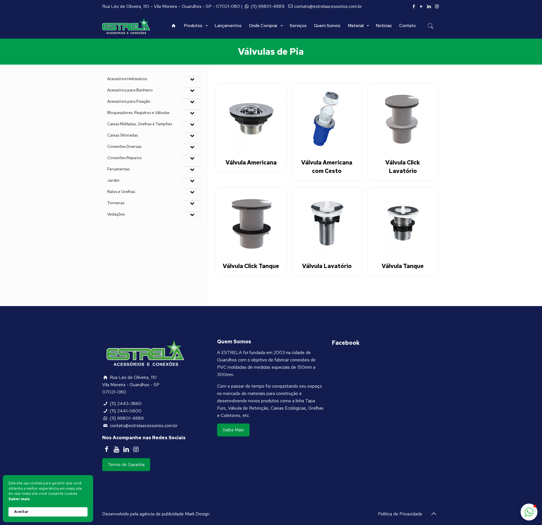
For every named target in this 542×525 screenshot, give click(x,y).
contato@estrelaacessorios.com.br (328, 6)
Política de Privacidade (400, 514)
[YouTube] (422, 6)
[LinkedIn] (429, 6)
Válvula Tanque (403, 266)
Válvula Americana (251, 162)
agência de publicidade (161, 514)
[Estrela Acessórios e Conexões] (126, 25)
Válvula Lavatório (327, 266)
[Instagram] (437, 6)
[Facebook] (414, 6)
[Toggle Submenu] (192, 79)
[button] (529, 512)
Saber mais (19, 499)
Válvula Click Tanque (251, 266)
